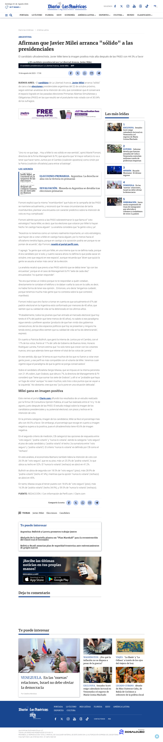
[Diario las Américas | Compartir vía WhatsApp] (84, 73)
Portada (24, 15)
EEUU (59, 15)
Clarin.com (45, 398)
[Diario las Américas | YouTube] (134, 6)
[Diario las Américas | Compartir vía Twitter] (77, 73)
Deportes (104, 15)
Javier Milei (78, 82)
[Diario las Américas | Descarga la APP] (35, 579)
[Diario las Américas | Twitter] (121, 6)
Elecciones (51, 513)
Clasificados (144, 15)
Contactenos (99, 719)
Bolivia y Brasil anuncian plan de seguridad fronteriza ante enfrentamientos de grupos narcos (59, 547)
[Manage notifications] (157, 736)
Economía (70, 15)
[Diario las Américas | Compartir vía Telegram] (98, 73)
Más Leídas (85, 707)
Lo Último (37, 15)
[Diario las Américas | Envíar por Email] (91, 73)
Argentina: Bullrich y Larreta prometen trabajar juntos (48, 532)
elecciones (37, 86)
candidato (43, 82)
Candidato (65, 513)
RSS (109, 719)
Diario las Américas (26, 30)
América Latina (86, 15)
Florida (49, 15)
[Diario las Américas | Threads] (140, 6)
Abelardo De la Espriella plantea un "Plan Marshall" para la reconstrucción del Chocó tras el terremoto (59, 539)
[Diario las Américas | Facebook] (115, 6)
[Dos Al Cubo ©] (132, 734)
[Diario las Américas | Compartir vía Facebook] (70, 73)
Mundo (130, 15)
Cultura (118, 15)
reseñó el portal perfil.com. (65, 244)
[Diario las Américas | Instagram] (127, 6)
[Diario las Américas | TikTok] (146, 6)
